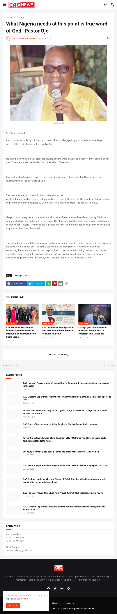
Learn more (22, 599)
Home (9, 17)
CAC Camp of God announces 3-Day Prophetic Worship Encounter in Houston (60, 424)
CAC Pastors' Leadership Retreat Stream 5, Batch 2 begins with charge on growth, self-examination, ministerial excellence (64, 480)
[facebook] (48, 588)
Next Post (107, 365)
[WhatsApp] (48, 283)
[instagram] (68, 588)
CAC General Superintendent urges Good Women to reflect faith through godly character (65, 465)
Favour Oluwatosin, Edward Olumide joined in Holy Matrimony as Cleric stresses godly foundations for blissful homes (64, 439)
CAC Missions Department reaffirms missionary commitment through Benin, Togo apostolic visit (67, 398)
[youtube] (61, 588)
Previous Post (11, 365)
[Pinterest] (54, 283)
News (27, 276)
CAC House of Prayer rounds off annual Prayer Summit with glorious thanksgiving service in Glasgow (66, 384)
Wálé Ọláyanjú (87, 608)
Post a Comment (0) (58, 354)
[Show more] (66, 283)
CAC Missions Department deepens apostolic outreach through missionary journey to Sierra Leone (21, 332)
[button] (4, 4)
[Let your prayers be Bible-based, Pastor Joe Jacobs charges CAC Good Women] (13, 455)
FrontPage (19, 17)
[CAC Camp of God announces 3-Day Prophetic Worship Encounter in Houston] (13, 428)
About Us (56, 603)
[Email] (60, 283)
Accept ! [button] (13, 605)
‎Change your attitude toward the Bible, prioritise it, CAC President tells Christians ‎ (92, 330)
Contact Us (69, 603)
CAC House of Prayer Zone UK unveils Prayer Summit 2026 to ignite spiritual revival (63, 493)
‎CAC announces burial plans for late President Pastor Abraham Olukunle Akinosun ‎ (58, 330)
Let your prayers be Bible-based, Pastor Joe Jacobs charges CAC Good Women (61, 452)
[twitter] (55, 588)
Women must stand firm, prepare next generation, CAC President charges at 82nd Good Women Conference (65, 412)
